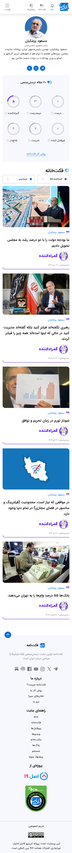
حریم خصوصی (36, 826)
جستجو (36, 751)
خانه (36, 717)
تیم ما (36, 702)
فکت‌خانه (36, 723)
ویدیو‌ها (36, 734)
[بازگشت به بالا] (8, 635)
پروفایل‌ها (36, 728)
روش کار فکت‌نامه (36, 154)
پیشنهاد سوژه (36, 757)
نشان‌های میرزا (36, 696)
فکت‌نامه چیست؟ (36, 685)
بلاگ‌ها (36, 745)
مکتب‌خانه (36, 740)
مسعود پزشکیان (56, 232)
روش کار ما (36, 690)
